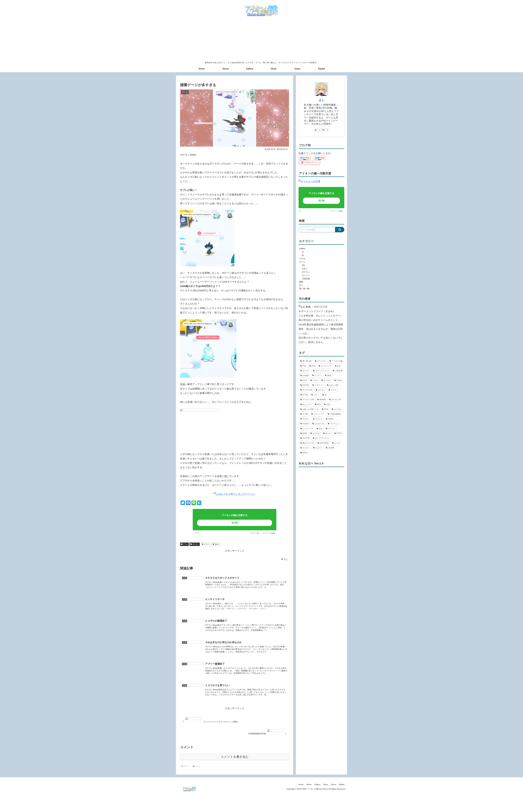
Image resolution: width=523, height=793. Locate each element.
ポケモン (195, 544)
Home (301, 784)
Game (333, 784)
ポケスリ (207, 544)
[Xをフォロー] (319, 130)
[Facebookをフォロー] (327, 130)
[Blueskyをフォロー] (323, 130)
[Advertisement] (261, 39)
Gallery (317, 784)
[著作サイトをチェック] (315, 130)
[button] (339, 229)
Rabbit (341, 784)
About (308, 784)
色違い (217, 544)
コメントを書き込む (235, 756)
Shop (325, 784)
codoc (273, 533)
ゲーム (185, 544)
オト (258, 533)
